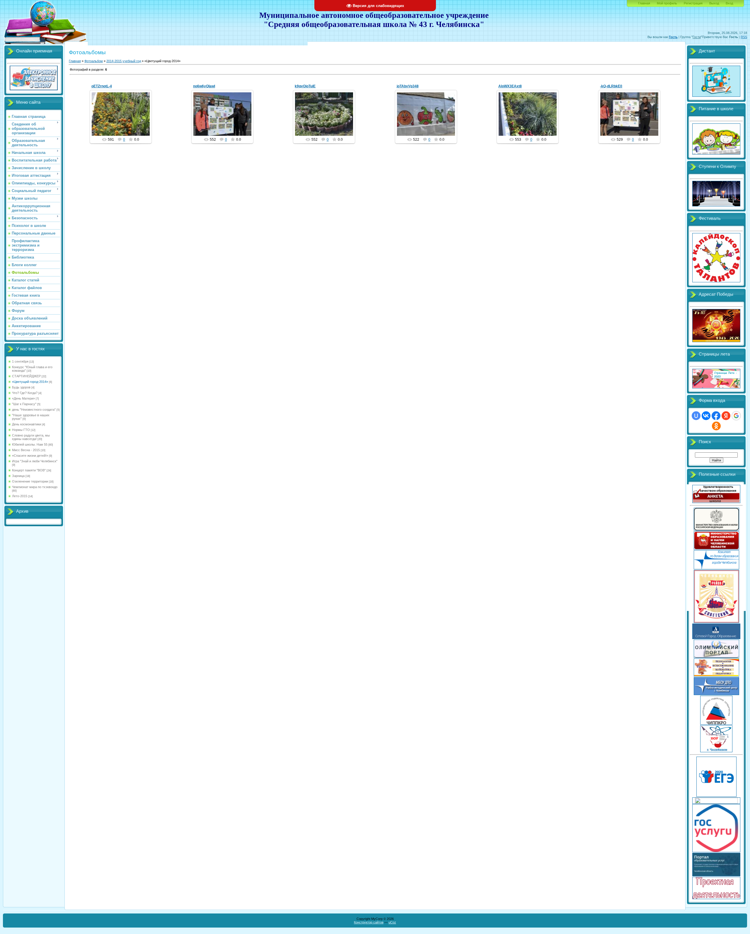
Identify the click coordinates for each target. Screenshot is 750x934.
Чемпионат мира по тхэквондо (34, 487)
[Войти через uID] (696, 415)
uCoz (392, 922)
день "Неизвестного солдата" (34, 409)
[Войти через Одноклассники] (716, 426)
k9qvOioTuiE (305, 86)
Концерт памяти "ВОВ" (29, 470)
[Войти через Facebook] (716, 415)
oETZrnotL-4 (101, 86)
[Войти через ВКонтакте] (706, 415)
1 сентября (20, 361)
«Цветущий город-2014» (30, 381)
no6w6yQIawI (204, 86)
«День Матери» (23, 398)
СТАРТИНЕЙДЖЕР (26, 376)
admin (123, 119)
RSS (744, 37)
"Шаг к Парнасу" (24, 404)
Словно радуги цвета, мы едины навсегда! (31, 437)
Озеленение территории (30, 481)
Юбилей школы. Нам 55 (29, 444)
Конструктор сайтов (368, 922)
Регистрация (693, 3)
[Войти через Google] (736, 415)
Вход (729, 3)
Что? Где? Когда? (25, 393)
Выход (714, 3)
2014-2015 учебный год (123, 61)
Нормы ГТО (21, 430)
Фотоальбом (93, 61)
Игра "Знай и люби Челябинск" (34, 461)
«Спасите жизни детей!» (30, 455)
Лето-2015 (19, 496)
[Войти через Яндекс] (726, 415)
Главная (644, 3)
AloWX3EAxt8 (510, 86)
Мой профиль (667, 3)
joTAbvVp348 (408, 86)
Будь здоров (21, 387)
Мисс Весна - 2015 (26, 450)
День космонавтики (26, 424)
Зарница (18, 476)
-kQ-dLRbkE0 (611, 86)
